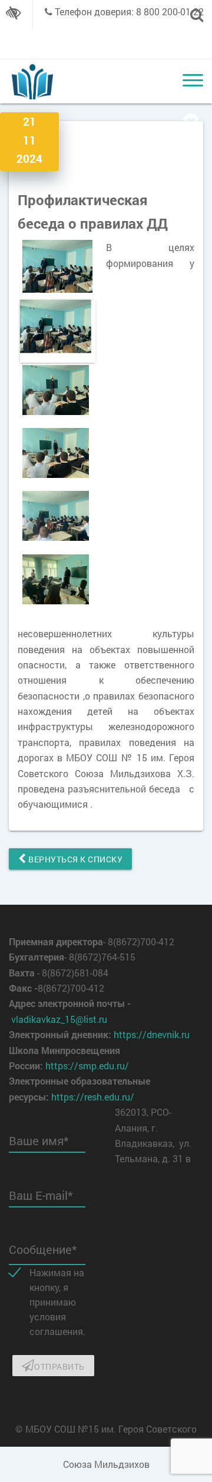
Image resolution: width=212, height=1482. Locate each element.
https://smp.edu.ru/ (87, 1065)
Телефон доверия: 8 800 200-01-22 (129, 11)
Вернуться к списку (74, 859)
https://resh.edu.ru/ (92, 1096)
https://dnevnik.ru (152, 1034)
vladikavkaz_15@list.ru (59, 1019)
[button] (86, 266)
